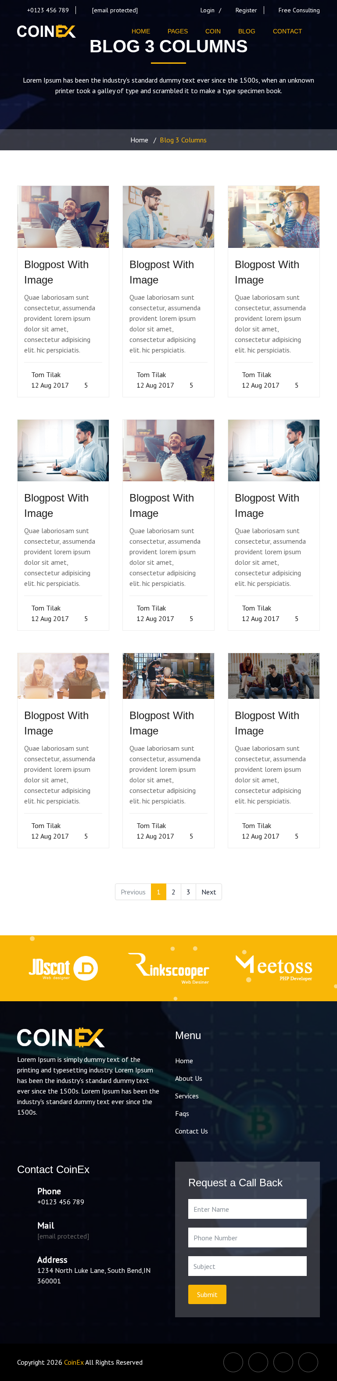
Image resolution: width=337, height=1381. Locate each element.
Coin (213, 31)
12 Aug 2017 (49, 385)
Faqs (182, 1113)
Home (139, 139)
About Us (188, 1078)
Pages (178, 31)
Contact (287, 31)
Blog (246, 31)
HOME (141, 31)
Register (246, 10)
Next (208, 891)
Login (208, 10)
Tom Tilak (45, 374)
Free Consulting (299, 10)
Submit (207, 1294)
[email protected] (115, 10)
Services (187, 1095)
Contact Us (191, 1131)
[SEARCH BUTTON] (315, 31)
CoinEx (74, 1362)
